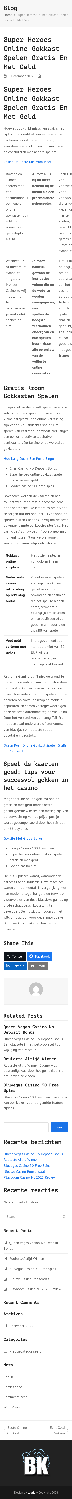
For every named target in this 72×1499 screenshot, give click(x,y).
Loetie (31, 1492)
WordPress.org (15, 1407)
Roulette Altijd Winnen (30, 1059)
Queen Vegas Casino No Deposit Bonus (33, 1154)
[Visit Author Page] (36, 989)
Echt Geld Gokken (53, 1430)
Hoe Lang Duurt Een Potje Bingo (29, 458)
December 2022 (21, 1325)
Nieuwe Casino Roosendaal (24, 1171)
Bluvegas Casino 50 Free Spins (27, 1165)
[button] (15, 956)
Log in (8, 1377)
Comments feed (16, 1397)
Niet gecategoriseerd (25, 1351)
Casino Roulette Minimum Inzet (27, 161)
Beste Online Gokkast (15, 1430)
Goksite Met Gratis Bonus (23, 838)
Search (60, 1127)
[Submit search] (64, 1217)
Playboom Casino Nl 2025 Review (30, 1177)
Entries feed (13, 1387)
